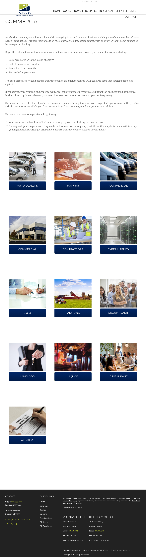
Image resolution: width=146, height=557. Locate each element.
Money (43, 510)
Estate (42, 502)
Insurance (44, 506)
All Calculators (46, 526)
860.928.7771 (90, 1)
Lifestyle (43, 514)
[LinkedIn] (17, 524)
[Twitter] (12, 524)
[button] (57, 11)
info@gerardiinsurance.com (17, 520)
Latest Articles (46, 518)
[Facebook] (7, 524)
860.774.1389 (99, 531)
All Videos (44, 522)
